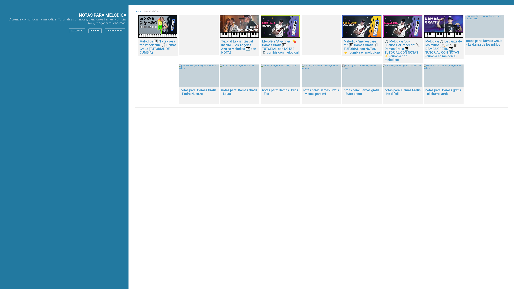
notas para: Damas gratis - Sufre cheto (361, 92)
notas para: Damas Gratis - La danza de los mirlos (484, 42)
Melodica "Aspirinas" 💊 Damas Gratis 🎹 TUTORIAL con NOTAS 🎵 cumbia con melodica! (280, 46)
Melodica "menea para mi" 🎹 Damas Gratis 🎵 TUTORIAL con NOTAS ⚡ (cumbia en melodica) (362, 46)
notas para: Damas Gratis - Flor (280, 92)
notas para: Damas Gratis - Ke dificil (403, 92)
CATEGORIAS (77, 31)
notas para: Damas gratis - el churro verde (443, 92)
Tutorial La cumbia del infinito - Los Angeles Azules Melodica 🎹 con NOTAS (238, 46)
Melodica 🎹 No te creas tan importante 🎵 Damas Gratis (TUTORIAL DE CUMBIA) (158, 46)
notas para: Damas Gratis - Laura (239, 92)
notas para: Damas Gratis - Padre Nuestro (198, 92)
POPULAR (95, 31)
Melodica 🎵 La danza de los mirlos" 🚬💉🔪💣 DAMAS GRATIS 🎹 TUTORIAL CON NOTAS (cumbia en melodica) (443, 48)
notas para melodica (102, 15)
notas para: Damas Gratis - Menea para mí (321, 92)
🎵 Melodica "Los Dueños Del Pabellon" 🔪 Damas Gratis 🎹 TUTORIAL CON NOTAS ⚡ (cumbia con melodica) (402, 50)
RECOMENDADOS (115, 31)
